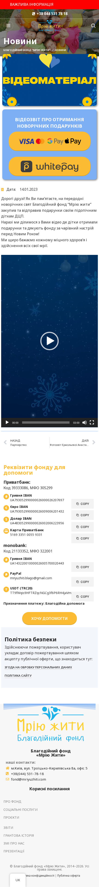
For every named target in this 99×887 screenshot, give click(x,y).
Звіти (8, 827)
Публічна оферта (68, 876)
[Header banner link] (49, 4)
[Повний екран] (92, 422)
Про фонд (12, 801)
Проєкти (11, 817)
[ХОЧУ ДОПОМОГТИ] (49, 141)
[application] (49, 341)
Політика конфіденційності (36, 876)
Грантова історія (18, 835)
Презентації (13, 851)
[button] (49, 341)
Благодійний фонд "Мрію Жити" (26, 50)
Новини (60, 50)
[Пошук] (93, 25)
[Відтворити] (7, 422)
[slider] (46, 422)
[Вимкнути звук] (84, 422)
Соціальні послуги (20, 809)
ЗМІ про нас (13, 843)
